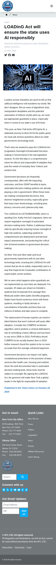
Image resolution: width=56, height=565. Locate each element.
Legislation (32, 435)
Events (31, 446)
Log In (29, 547)
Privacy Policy (7, 547)
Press (30, 424)
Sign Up (24, 512)
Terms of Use (19, 547)
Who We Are (33, 419)
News (15, 15)
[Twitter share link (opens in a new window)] (5, 55)
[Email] (13, 55)
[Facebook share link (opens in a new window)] (9, 55)
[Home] (6, 15)
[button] (22, 477)
